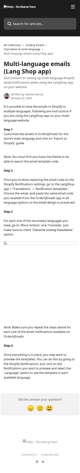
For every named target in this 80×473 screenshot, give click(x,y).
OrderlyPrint (29, 454)
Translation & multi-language (22, 49)
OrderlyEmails (50, 454)
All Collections (12, 45)
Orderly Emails (35, 45)
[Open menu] (73, 6)
